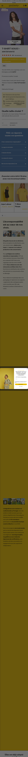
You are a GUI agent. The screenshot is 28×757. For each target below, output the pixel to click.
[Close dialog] (27, 368)
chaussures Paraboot (23, 377)
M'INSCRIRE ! (21, 384)
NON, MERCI (21, 386)
